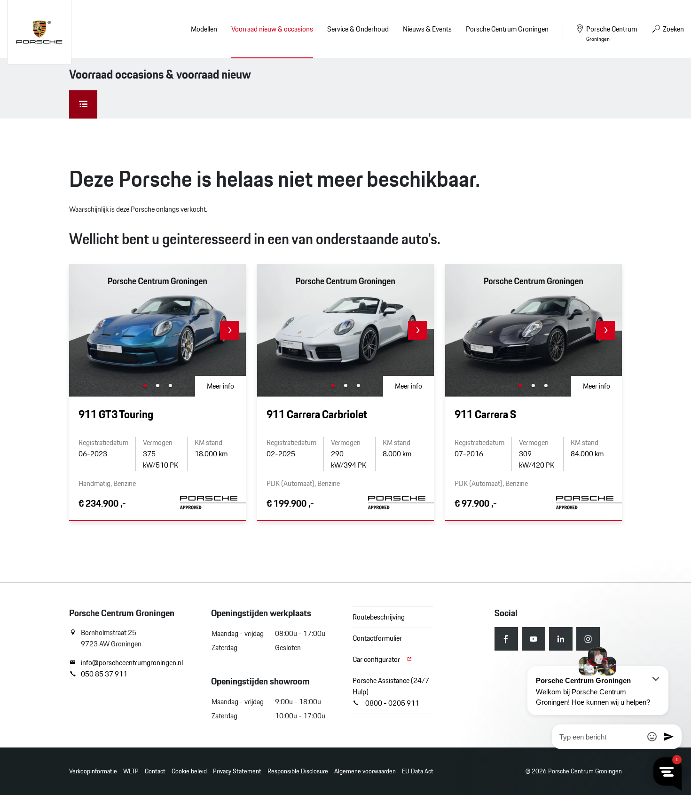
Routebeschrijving (379, 617)
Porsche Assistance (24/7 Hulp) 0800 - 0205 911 (391, 692)
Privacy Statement (237, 771)
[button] (229, 330)
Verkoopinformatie (93, 771)
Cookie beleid (189, 771)
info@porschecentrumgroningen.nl (132, 662)
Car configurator (377, 659)
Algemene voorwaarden (365, 771)
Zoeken (672, 29)
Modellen (204, 29)
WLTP (131, 771)
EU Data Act (417, 771)
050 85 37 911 (104, 674)
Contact (155, 771)
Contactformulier (377, 638)
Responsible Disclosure (297, 771)
